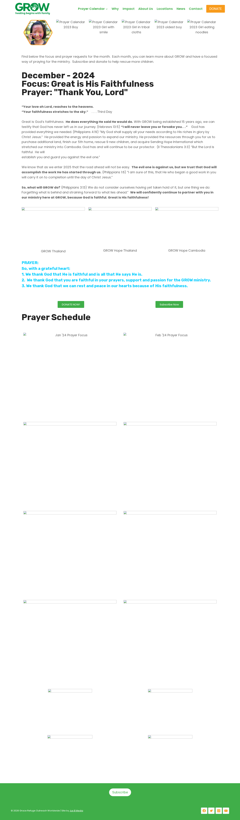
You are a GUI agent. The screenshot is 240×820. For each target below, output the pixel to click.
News (181, 8)
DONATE (215, 8)
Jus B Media (76, 810)
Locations (165, 8)
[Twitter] (211, 811)
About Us (145, 8)
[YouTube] (226, 811)
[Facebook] (204, 811)
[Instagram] (219, 811)
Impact (129, 8)
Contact (196, 8)
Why (115, 8)
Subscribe (120, 792)
